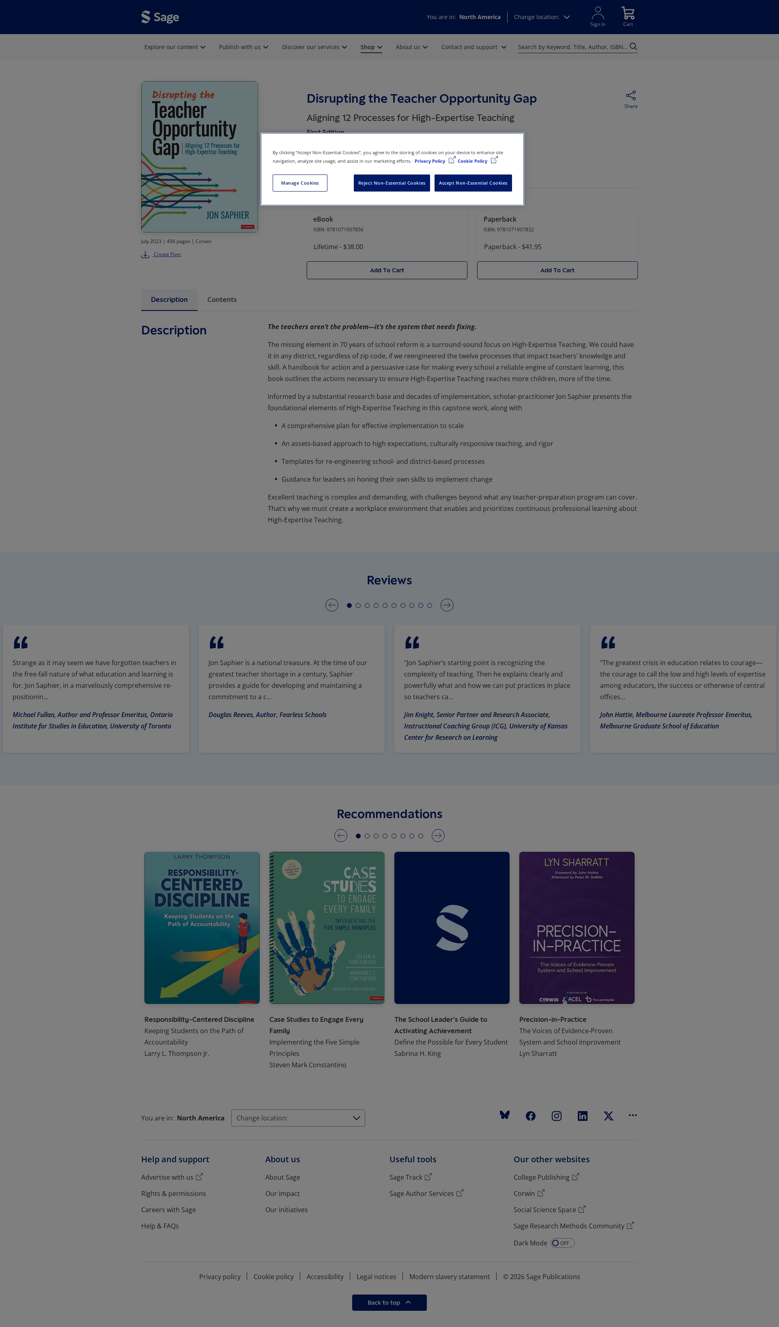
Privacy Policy (430, 161)
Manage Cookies (300, 183)
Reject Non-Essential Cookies (392, 183)
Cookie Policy (473, 161)
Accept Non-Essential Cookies (473, 183)
